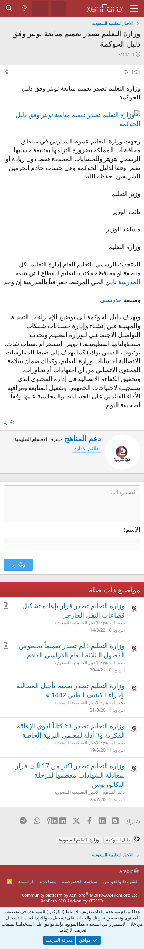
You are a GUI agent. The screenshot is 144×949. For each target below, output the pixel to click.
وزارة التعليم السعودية (79, 840)
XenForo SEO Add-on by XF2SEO (72, 901)
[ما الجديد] (24, 8)
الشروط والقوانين (121, 881)
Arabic (126, 871)
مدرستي (111, 299)
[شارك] (6, 72)
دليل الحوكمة (118, 840)
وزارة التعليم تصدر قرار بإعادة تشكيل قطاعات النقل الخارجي (73, 610)
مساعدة (48, 881)
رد (6, 421)
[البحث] (9, 8)
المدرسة (129, 282)
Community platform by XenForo (80, 895)
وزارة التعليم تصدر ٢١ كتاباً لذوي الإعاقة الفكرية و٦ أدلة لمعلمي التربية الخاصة (71, 730)
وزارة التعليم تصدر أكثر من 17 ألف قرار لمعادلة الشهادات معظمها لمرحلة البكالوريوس (70, 775)
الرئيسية (26, 881)
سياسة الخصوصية (79, 881)
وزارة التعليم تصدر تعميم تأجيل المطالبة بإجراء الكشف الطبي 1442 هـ (71, 690)
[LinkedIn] (62, 820)
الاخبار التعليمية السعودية (77, 622)
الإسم (133, 529)
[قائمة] (134, 8)
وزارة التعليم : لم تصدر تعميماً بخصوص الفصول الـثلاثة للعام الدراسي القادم (72, 650)
